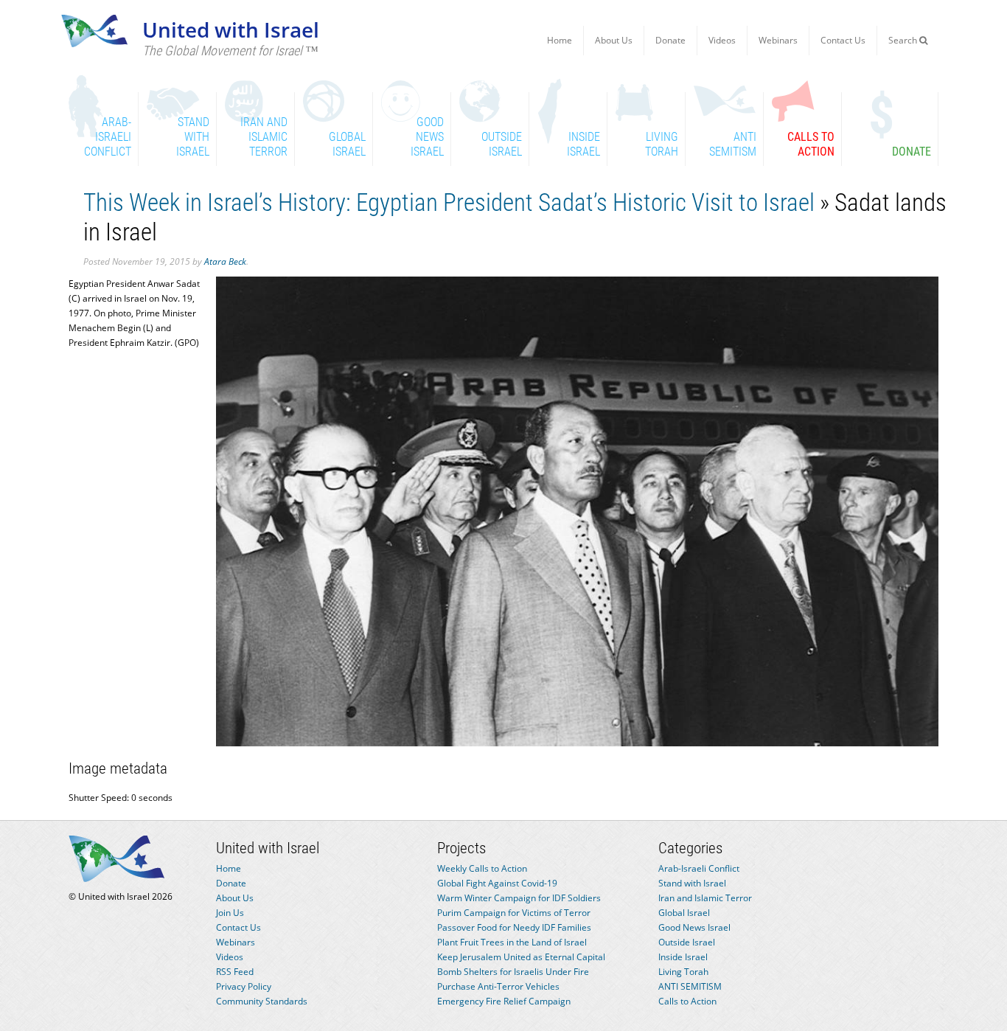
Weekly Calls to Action (482, 868)
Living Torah (683, 971)
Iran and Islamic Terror (705, 898)
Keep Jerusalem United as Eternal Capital (521, 957)
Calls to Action (687, 1001)
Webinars (778, 40)
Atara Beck (225, 261)
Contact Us (842, 40)
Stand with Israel (692, 883)
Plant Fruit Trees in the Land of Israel (512, 942)
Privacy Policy (243, 986)
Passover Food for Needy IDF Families (514, 927)
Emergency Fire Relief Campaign (504, 1001)
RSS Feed (235, 971)
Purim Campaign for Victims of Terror (513, 912)
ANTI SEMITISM (690, 986)
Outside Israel (686, 942)
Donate (670, 40)
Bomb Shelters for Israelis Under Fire (513, 971)
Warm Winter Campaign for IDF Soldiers (519, 898)
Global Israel (684, 912)
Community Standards (261, 1001)
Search (903, 40)
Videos (722, 40)
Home (559, 40)
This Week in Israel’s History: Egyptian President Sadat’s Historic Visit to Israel (449, 202)
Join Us (230, 912)
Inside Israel (683, 957)
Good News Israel (694, 927)
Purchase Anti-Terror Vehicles (498, 986)
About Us (614, 40)
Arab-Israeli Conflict (698, 868)
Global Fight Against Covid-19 (497, 883)
